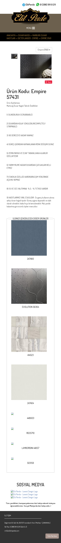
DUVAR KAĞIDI (24, 35)
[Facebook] (24, 491)
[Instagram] (24, 494)
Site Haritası (52, 536)
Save (50, 82)
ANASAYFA (11, 35)
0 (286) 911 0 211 (48, 4)
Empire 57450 (43, 49)
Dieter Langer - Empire (28, 38)
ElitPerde (30, 4)
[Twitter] (24, 497)
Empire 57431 (46, 38)
